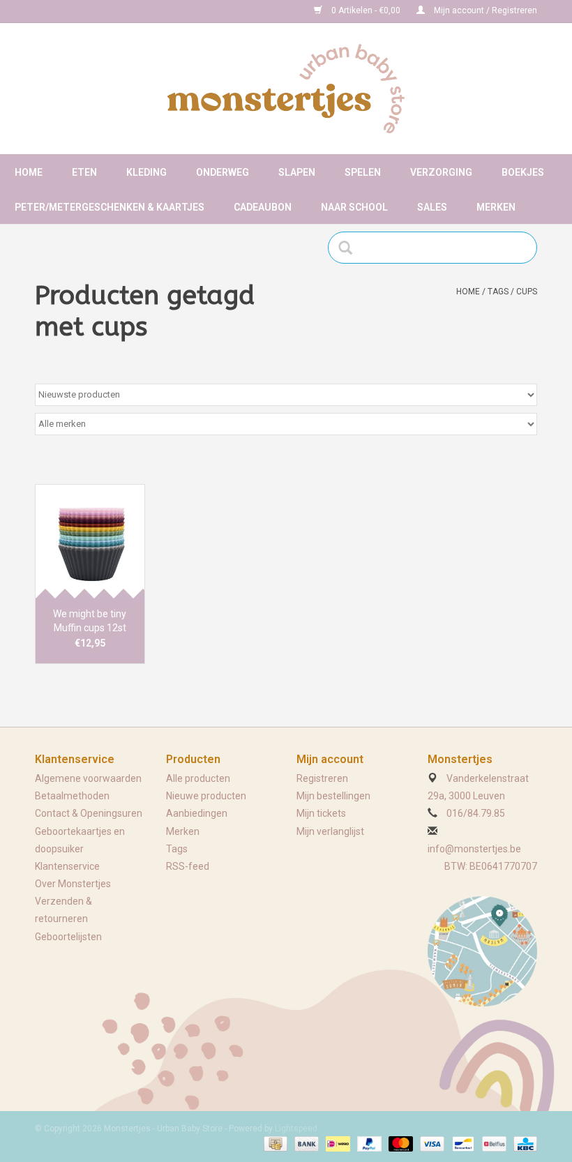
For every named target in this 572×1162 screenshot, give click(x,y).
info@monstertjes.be (474, 848)
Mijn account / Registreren (484, 10)
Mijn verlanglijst (330, 831)
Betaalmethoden (72, 795)
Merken (495, 207)
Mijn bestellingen (333, 795)
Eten (84, 172)
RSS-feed (187, 866)
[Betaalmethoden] (274, 1143)
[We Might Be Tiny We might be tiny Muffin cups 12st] (90, 541)
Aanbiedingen (196, 813)
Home (29, 172)
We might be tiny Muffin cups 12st (89, 620)
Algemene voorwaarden (88, 778)
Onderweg (222, 172)
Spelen (363, 172)
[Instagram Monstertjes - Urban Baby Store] (95, 11)
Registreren (322, 778)
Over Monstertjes (73, 883)
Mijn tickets (321, 813)
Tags (498, 291)
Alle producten (198, 778)
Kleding (146, 172)
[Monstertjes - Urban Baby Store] (286, 88)
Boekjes (523, 172)
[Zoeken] (350, 248)
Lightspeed (296, 1128)
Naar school (354, 207)
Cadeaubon (263, 207)
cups (526, 291)
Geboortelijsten (68, 936)
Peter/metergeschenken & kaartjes (109, 207)
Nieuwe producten (206, 795)
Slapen (296, 172)
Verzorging (441, 172)
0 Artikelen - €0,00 (365, 10)
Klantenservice (67, 866)
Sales (432, 207)
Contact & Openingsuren (88, 813)
